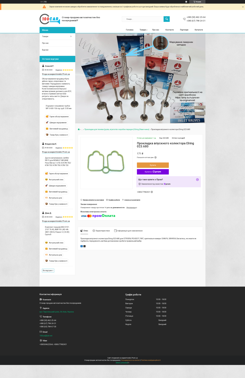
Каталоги (199, 30)
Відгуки (45, 50)
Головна (129, 30)
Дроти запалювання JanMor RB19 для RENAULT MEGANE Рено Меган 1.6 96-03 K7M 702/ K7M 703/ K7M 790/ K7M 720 (58, 161)
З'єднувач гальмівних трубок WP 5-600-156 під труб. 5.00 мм (58, 107)
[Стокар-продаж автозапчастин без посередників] (50, 19)
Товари (143, 30)
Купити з (148, 172)
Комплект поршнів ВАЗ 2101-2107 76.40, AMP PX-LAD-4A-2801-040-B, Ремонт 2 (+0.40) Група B (57, 231)
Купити (153, 165)
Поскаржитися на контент (130, 360)
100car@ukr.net (46, 336)
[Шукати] (167, 19)
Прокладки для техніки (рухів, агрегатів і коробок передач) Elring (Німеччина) (116, 129)
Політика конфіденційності (151, 360)
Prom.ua (135, 358)
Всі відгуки (47, 270)
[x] (84, 247)
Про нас (155, 30)
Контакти (170, 30)
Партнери (184, 30)
